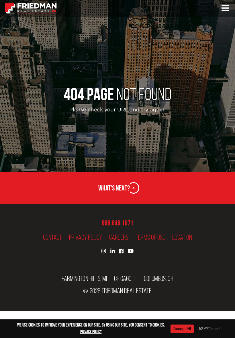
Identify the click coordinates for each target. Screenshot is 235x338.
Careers (118, 237)
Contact (52, 237)
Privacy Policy (85, 237)
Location (182, 237)
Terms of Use (150, 237)
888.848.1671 (117, 223)
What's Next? (114, 188)
